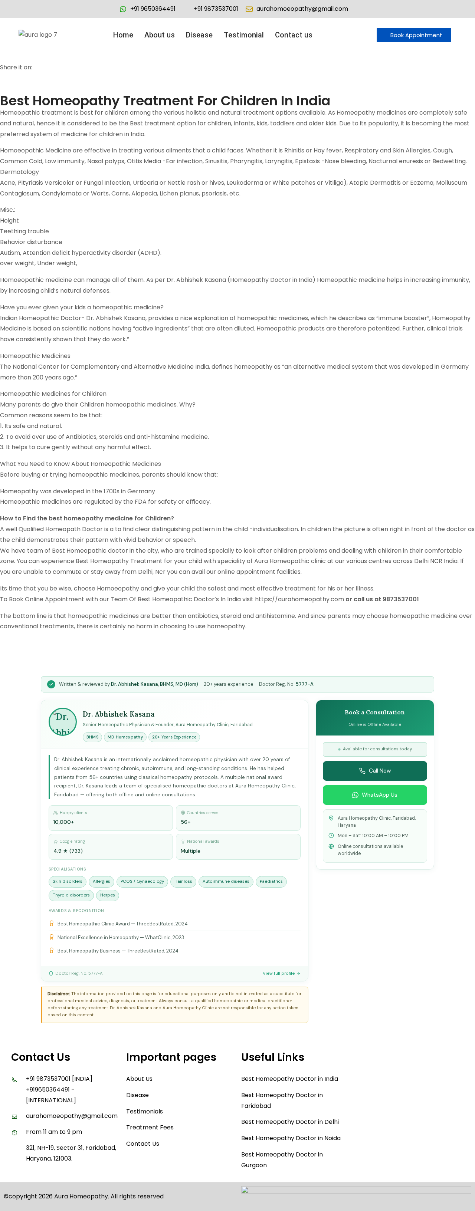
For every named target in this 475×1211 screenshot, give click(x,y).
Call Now (380, 770)
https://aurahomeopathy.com (299, 599)
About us (159, 34)
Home (123, 34)
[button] (295, 35)
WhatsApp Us (379, 795)
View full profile (279, 973)
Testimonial (244, 34)
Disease (199, 34)
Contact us (293, 34)
